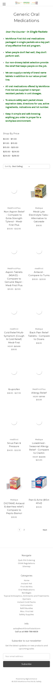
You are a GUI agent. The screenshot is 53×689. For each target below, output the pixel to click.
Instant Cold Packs (26, 602)
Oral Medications (26, 589)
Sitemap (26, 566)
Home (26, 580)
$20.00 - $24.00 (11, 151)
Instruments (26, 605)
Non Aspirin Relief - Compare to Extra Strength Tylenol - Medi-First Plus (14, 218)
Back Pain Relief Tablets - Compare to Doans (39, 336)
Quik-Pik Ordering (26, 560)
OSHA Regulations (26, 563)
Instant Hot (26, 583)
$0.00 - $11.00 (10, 139)
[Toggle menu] (4, 4)
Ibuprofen (14, 389)
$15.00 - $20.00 (10, 147)
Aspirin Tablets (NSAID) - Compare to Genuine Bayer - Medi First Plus (14, 279)
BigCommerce (31, 679)
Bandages (26, 593)
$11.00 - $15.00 (10, 143)
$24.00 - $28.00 (11, 155)
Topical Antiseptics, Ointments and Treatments (26, 596)
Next (45, 530)
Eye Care (27, 599)
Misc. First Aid (26, 611)
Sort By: (8, 166)
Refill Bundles (26, 608)
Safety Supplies (26, 614)
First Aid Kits (26, 586)
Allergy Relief (39, 392)
